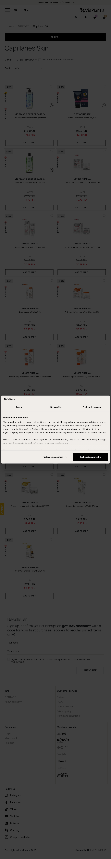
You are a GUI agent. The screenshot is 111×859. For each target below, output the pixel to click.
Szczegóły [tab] (55, 407)
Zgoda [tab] (19, 407)
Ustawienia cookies (53, 457)
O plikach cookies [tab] (92, 407)
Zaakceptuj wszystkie (90, 457)
